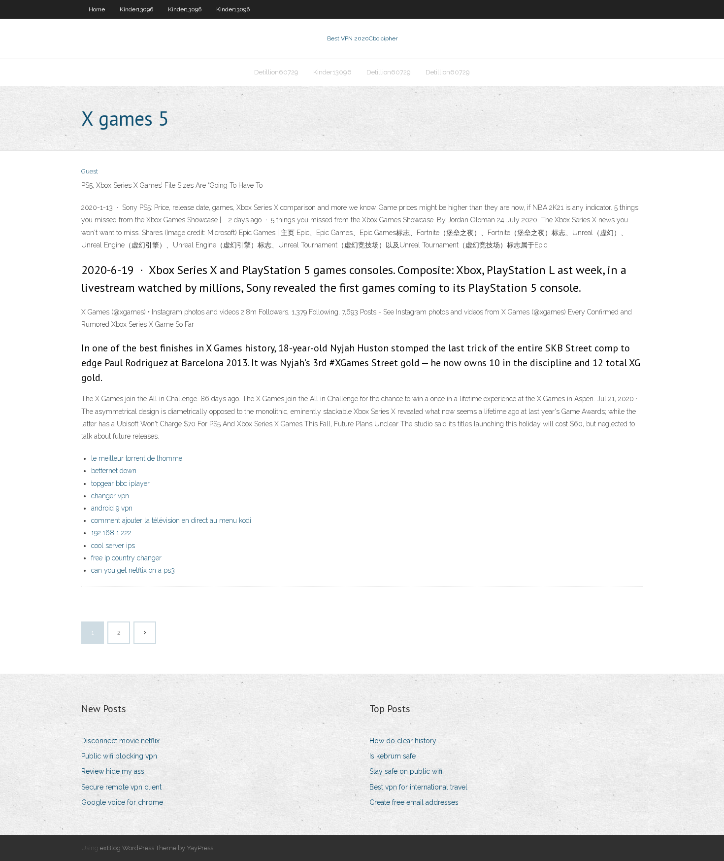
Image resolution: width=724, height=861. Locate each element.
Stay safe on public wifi (405, 771)
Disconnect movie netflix (120, 741)
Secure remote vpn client (121, 787)
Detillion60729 (276, 72)
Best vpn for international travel (418, 787)
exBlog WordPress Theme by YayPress (156, 848)
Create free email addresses (414, 802)
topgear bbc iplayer (120, 483)
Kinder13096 (136, 9)
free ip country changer (126, 558)
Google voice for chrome (122, 802)
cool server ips (113, 546)
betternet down (113, 471)
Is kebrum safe (392, 756)
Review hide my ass (112, 771)
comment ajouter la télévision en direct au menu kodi (171, 520)
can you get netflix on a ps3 (133, 570)
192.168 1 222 (111, 533)
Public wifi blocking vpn (119, 756)
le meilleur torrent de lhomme (136, 458)
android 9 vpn (111, 508)
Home (97, 9)
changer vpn (110, 496)
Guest (89, 171)
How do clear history (402, 741)
